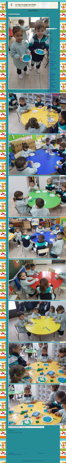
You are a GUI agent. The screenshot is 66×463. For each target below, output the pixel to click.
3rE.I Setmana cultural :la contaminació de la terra (51, 86)
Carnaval (48, 51)
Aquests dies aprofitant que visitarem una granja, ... (51, 124)
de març (48, 47)
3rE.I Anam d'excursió (50, 106)
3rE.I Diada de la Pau (50, 148)
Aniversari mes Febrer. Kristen (51, 50)
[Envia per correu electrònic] (21, 427)
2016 (48, 158)
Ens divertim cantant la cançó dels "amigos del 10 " (51, 153)
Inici (26, 453)
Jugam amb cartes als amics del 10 (52, 123)
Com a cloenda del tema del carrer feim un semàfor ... (51, 129)
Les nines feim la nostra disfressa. (50, 81)
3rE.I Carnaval (49, 49)
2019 (48, 38)
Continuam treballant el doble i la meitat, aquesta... (51, 132)
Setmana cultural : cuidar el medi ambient (51, 94)
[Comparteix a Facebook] (24, 427)
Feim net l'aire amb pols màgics (51, 82)
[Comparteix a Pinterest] (25, 427)
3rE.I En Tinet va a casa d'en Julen (51, 144)
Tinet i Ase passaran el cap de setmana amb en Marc (51, 97)
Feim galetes (49, 118)
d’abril (48, 46)
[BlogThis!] (22, 427)
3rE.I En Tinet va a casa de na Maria (51, 99)
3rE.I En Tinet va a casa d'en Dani (51, 150)
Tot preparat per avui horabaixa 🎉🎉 (51, 57)
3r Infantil (48, 33)
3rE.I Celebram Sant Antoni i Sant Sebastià (51, 151)
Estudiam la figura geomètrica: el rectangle (51, 131)
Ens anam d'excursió (50, 120)
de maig (48, 45)
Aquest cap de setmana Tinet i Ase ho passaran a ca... (51, 74)
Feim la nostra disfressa (50, 64)
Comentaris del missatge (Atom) (17, 454)
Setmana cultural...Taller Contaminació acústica (51, 79)
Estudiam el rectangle (50, 100)
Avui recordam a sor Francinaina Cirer (52, 55)
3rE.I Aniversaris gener (50, 147)
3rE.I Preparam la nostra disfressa (50, 59)
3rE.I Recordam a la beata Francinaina (51, 54)
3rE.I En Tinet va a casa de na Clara (51, 146)
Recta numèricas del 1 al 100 (51, 121)
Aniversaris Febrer (50, 60)
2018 (48, 156)
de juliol (48, 43)
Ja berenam (49, 119)
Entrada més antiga (41, 453)
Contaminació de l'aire (50, 73)
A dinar (48, 114)
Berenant (48, 116)
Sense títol (49, 107)
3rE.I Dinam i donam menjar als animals (51, 101)
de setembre (49, 42)
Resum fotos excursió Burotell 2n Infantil (51, 111)
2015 (48, 159)
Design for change (50, 84)
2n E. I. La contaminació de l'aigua (51, 87)
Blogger (42, 460)
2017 (48, 157)
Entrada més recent (11, 453)
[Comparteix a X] (23, 427)
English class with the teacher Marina (51, 61)
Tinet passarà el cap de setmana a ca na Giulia (52, 135)
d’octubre (48, 41)
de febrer (48, 48)
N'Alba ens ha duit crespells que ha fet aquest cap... (52, 63)
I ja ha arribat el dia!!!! (50, 117)
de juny (48, 44)
